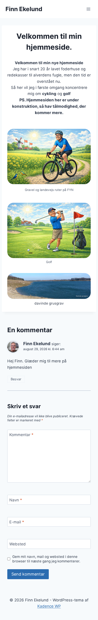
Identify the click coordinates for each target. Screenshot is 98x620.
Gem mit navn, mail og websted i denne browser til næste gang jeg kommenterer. (46, 558)
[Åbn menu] (88, 8)
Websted (17, 544)
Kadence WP (49, 606)
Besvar (16, 379)
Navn (15, 500)
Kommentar (21, 434)
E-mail (16, 522)
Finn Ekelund (36, 343)
